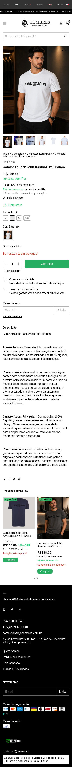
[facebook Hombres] (11, 609)
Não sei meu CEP (12, 316)
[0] (67, 23)
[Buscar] (65, 36)
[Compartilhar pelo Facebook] (9, 479)
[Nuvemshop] (16, 752)
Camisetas (18, 153)
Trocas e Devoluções (16, 668)
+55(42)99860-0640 (15, 627)
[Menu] (4, 23)
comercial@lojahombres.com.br (22, 633)
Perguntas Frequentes (16, 656)
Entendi (45, 761)
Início (6, 153)
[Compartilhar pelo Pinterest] (18, 479)
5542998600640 (13, 621)
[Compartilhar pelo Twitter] (14, 479)
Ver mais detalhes (13, 197)
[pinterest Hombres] (19, 609)
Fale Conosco (11, 662)
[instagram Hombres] (4, 609)
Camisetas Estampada (39, 153)
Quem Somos (11, 651)
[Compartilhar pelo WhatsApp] (4, 479)
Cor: (11, 226)
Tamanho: (10, 212)
